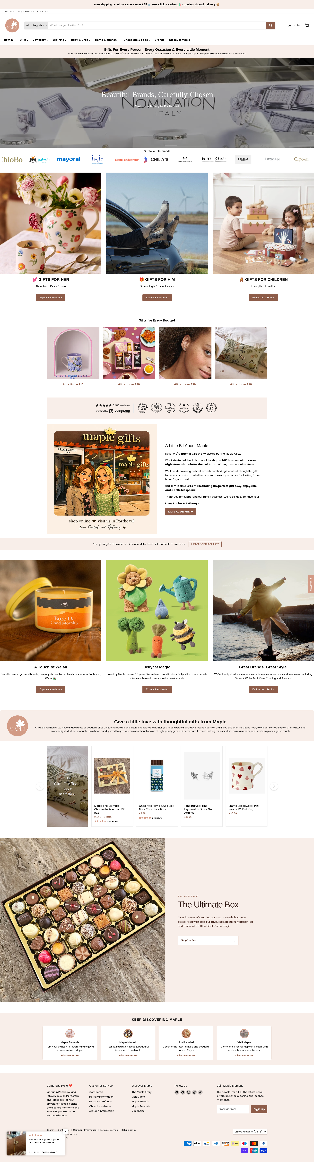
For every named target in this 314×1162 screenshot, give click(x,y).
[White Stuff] (69, 159)
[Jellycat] (244, 159)
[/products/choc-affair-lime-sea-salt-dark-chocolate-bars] (157, 776)
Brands (159, 40)
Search (50, 1129)
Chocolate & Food (136, 40)
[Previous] (40, 786)
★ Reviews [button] (311, 584)
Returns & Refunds (100, 1101)
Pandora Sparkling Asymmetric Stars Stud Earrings (198, 809)
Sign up (259, 1109)
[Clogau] (157, 159)
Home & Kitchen (106, 40)
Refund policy (129, 1129)
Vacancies (138, 1111)
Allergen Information (101, 1111)
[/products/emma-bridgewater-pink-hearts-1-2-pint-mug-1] (247, 776)
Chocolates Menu (100, 1106)
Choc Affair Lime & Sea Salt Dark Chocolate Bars (156, 807)
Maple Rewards (26, 11)
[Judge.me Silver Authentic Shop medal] (184, 408)
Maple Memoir (140, 1101)
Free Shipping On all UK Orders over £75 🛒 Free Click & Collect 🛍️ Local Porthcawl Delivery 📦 (157, 4)
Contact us (9, 11)
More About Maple (180, 511)
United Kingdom (248, 1131)
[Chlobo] (215, 159)
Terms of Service (109, 1129)
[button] (65, 1131)
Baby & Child (80, 40)
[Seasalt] (99, 159)
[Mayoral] (273, 159)
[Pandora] (186, 159)
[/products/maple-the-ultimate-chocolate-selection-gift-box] (112, 776)
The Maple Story (142, 1092)
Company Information (84, 1129)
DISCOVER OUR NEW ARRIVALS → (212, 544)
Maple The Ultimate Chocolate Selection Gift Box (110, 809)
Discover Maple (180, 40)
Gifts (23, 40)
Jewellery (40, 40)
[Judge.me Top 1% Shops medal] (197, 408)
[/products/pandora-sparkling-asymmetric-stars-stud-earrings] (202, 776)
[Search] (270, 25)
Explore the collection (51, 297)
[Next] (274, 786)
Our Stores (43, 11)
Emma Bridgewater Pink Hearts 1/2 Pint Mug (244, 807)
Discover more (70, 1055)
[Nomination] (128, 159)
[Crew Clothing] (40, 159)
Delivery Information (101, 1096)
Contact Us (96, 1092)
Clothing (59, 40)
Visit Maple (138, 1096)
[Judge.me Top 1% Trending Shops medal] (211, 408)
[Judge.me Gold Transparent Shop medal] (170, 408)
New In (8, 40)
